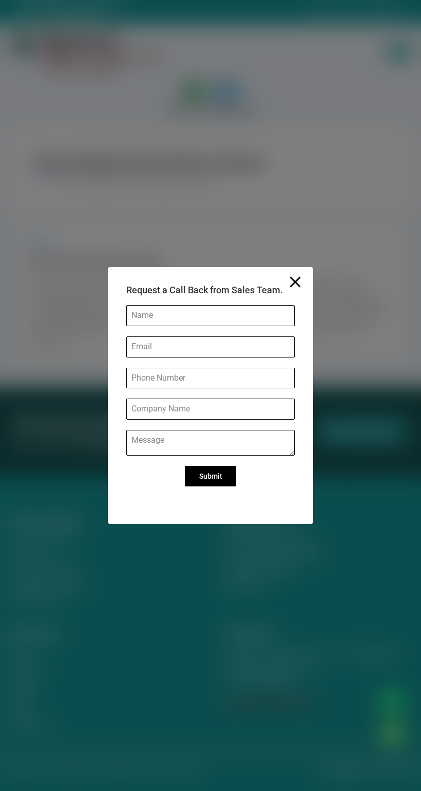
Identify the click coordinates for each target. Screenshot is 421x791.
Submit (210, 476)
